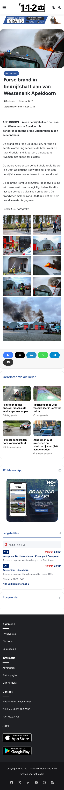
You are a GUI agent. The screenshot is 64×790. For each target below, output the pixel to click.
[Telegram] (54, 355)
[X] (20, 355)
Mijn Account (10, 682)
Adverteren (9, 667)
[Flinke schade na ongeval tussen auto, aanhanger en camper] (17, 393)
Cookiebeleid (9, 648)
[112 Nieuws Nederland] (32, 7)
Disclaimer (8, 641)
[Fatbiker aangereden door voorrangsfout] (17, 428)
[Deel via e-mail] (8, 362)
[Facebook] (8, 355)
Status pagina (10, 675)
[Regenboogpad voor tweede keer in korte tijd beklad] (47, 393)
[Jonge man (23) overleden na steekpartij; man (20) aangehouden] (47, 428)
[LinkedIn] (31, 355)
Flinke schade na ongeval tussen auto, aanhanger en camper (15, 408)
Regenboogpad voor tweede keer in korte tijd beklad (47, 408)
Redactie (10, 101)
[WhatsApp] (43, 355)
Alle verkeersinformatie (16, 583)
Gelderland (11, 73)
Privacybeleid (10, 633)
